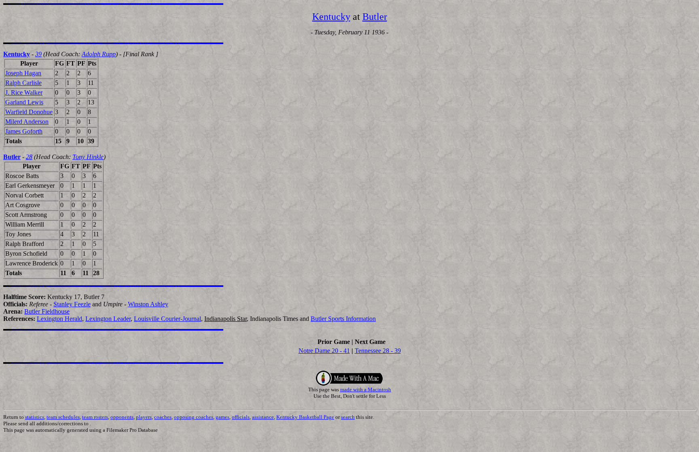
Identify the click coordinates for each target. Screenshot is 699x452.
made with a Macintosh (365, 389)
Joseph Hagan (23, 73)
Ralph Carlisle (23, 82)
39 (38, 54)
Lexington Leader (108, 318)
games (222, 417)
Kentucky (331, 16)
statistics (34, 417)
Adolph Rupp (99, 54)
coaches (163, 417)
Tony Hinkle (88, 156)
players (144, 417)
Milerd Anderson (27, 121)
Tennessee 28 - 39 (378, 350)
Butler (374, 16)
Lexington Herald (59, 318)
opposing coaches (193, 417)
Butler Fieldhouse (47, 311)
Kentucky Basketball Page (305, 417)
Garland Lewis (24, 102)
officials (241, 417)
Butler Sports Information (343, 318)
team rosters (95, 417)
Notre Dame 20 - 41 (324, 350)
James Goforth (23, 131)
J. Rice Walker (23, 92)
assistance (263, 417)
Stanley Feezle (72, 304)
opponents (121, 417)
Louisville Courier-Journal (167, 318)
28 (29, 156)
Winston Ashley (148, 304)
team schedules (63, 417)
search (348, 417)
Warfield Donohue (29, 111)
